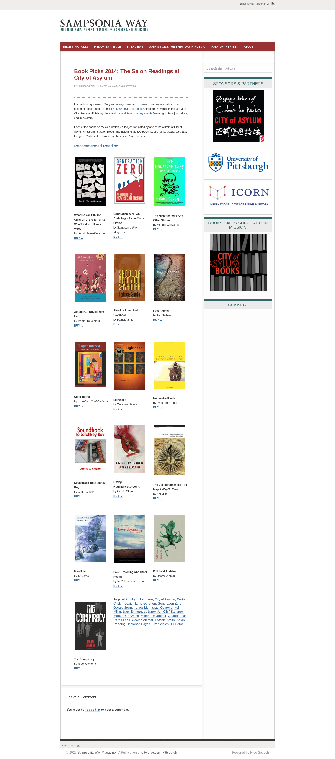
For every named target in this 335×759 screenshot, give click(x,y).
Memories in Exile (107, 46)
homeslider (141, 607)
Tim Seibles (160, 624)
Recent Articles (75, 46)
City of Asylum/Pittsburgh (159, 752)
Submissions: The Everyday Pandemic (177, 46)
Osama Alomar (142, 620)
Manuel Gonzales (126, 615)
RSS (257, 3)
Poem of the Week (224, 46)
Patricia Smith (165, 620)
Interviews (134, 46)
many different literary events (134, 113)
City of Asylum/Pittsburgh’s (125, 109)
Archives (94, 55)
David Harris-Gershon (140, 603)
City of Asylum (165, 599)
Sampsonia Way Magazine (96, 752)
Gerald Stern (122, 607)
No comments (128, 86)
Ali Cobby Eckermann (137, 599)
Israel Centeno (162, 607)
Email (266, 3)
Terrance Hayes (138, 624)
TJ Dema (177, 624)
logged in (92, 709)
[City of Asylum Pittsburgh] (238, 140)
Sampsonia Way (86, 86)
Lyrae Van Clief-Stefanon (166, 611)
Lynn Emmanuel (134, 611)
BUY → (78, 237)
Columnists (72, 55)
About (248, 46)
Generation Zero (170, 603)
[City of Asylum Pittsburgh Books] (238, 289)
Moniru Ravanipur (153, 615)
